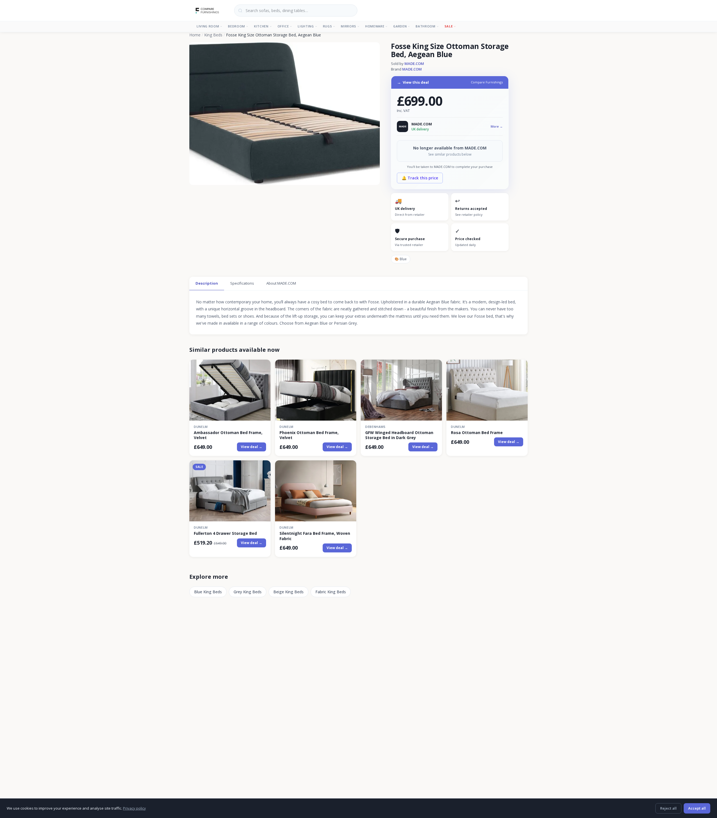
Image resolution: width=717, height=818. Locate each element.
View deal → (251, 446)
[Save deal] (263, 367)
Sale (448, 26)
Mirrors (348, 26)
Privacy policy (134, 808)
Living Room (208, 26)
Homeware (374, 26)
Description (206, 283)
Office (283, 26)
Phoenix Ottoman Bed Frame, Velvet (309, 435)
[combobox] (295, 10)
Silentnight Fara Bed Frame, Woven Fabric (315, 536)
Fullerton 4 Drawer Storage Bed (225, 533)
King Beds (213, 34)
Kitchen (261, 26)
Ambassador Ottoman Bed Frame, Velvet (228, 435)
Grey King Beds (248, 591)
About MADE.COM (281, 283)
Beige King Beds (288, 591)
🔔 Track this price (420, 178)
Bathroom (425, 26)
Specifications (242, 283)
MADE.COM (414, 63)
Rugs (327, 26)
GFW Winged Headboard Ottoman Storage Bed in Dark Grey (399, 435)
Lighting (306, 26)
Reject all (668, 808)
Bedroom (236, 26)
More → (497, 126)
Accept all (697, 808)
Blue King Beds (208, 591)
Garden (400, 26)
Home (195, 34)
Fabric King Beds (330, 591)
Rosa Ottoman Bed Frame (477, 432)
